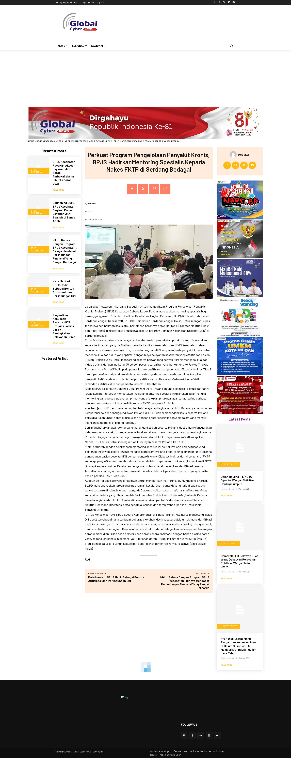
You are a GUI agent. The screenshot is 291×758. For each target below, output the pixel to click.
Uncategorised (228, 464)
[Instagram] (219, 2)
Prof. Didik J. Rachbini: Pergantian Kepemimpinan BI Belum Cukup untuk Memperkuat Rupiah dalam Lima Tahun (238, 646)
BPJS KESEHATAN (46, 141)
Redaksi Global (227, 489)
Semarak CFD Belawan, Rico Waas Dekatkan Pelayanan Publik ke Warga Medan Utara (239, 561)
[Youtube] (233, 2)
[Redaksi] (234, 154)
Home (31, 141)
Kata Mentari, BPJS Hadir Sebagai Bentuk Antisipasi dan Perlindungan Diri (64, 288)
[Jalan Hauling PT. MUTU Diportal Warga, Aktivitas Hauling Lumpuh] (240, 448)
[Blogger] (184, 735)
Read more (58, 190)
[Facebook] (215, 2)
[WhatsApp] (165, 189)
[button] (231, 46)
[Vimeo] (229, 2)
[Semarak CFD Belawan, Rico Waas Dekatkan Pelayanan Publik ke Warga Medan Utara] (240, 527)
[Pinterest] (154, 189)
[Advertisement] (145, 75)
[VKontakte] (217, 735)
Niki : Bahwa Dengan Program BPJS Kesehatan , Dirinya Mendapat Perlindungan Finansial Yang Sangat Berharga (65, 251)
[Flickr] (200, 735)
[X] (224, 2)
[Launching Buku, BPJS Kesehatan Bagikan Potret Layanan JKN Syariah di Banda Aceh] (38, 208)
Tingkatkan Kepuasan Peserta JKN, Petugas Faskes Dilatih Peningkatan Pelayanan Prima (64, 326)
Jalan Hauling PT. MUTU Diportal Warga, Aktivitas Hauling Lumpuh (237, 480)
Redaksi (92, 203)
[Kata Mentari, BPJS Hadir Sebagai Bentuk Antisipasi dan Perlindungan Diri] (38, 286)
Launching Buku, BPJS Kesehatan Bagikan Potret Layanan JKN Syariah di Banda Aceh (64, 212)
